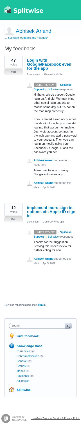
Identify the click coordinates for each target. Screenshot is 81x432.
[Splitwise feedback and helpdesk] (24, 10)
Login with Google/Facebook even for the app (49, 64)
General (48, 74)
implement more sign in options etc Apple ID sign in (51, 211)
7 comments (33, 74)
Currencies (23, 351)
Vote (13, 71)
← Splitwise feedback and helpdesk (26, 37)
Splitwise (24, 390)
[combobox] (38, 325)
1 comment (33, 221)
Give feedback (28, 336)
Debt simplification (28, 356)
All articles (23, 380)
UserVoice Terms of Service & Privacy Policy (55, 418)
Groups (21, 366)
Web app (59, 221)
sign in (42, 305)
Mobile (59, 74)
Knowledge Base (30, 346)
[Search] (68, 325)
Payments (23, 376)
